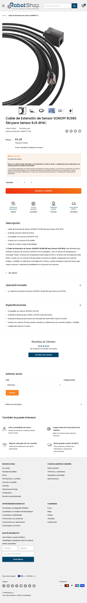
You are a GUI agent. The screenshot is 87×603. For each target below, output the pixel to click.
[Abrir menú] (3, 6)
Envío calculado (21, 147)
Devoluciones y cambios (11, 479)
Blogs (49, 511)
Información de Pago (10, 489)
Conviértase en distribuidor (12, 515)
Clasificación (52, 522)
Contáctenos (7, 493)
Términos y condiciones (56, 472)
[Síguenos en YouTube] (21, 585)
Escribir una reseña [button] (43, 355)
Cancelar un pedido (9, 482)
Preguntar (54, 211)
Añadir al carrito (43, 191)
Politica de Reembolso (13, 404)
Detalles (13, 211)
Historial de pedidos (9, 472)
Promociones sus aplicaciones (13, 522)
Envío (4, 475)
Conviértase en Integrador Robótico (15, 508)
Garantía (5, 486)
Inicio (4, 15)
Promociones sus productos (12, 518)
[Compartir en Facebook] (66, 131)
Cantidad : (10, 182)
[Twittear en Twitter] (75, 131)
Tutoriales (51, 518)
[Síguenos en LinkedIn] (29, 585)
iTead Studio (11, 128)
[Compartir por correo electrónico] (79, 131)
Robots (50, 515)
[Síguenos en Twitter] (8, 585)
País (7, 380)
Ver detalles (33, 211)
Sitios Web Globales (9, 576)
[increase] (31, 182)
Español (30, 576)
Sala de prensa (53, 479)
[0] (82, 5)
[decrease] (17, 182)
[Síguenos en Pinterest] (16, 585)
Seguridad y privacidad (55, 475)
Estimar (12, 393)
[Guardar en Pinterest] (71, 131)
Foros (49, 508)
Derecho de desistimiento (11, 496)
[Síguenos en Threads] (34, 585)
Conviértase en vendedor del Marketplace (17, 511)
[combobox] (58, 5)
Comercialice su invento (11, 526)
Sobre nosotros (53, 468)
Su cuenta (6, 468)
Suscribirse (18, 559)
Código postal (69, 380)
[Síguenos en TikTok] (25, 585)
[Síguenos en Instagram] (12, 585)
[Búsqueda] (74, 5)
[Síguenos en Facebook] (3, 585)
